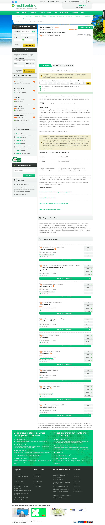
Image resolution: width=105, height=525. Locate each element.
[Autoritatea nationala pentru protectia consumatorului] (78, 511)
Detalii (87, 250)
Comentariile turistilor (22, 184)
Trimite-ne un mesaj (19, 481)
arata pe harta (73, 29)
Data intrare (42, 80)
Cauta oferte (29, 45)
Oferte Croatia (37, 484)
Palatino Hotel (44, 337)
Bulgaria (21, 137)
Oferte (87, 247)
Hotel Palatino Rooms (20, 80)
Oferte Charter (76, 486)
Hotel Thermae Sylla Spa (47, 321)
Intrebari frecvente (21, 188)
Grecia (20, 140)
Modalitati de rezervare (23, 191)
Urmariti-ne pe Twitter (19, 500)
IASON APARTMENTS (20, 115)
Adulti (53, 80)
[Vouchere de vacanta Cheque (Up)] (20, 516)
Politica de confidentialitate (20, 479)
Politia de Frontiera (58, 479)
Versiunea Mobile (37, 521)
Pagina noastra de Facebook (21, 497)
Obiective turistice (45, 12)
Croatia (20, 147)
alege (33, 31)
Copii (57, 80)
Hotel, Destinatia (19, 58)
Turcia (20, 143)
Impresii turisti (64, 12)
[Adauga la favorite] (34, 81)
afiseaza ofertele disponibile (64, 260)
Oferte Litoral (76, 481)
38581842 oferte (18, 46)
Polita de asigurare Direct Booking (22, 490)
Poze (87, 253)
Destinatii (33, 12)
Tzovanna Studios (45, 305)
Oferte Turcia (37, 479)
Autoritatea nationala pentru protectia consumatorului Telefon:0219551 (60, 475)
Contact (18, 16)
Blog (82, 12)
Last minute (76, 476)
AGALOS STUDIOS (19, 88)
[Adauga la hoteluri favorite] (41, 35)
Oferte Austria (37, 486)
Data (15, 37)
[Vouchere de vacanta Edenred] (59, 516)
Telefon (29, 63)
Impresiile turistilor (77, 491)
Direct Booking (24, 5)
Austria (20, 150)
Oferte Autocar (76, 489)
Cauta (88, 83)
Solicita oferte (54, 1)
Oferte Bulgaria (37, 474)
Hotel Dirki (17, 97)
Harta (61, 65)
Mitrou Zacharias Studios (47, 407)
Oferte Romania (38, 481)
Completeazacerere (18, 71)
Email (15, 63)
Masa (71, 80)
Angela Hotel (18, 106)
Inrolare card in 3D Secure (59, 498)
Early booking (76, 474)
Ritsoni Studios (44, 354)
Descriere (55, 65)
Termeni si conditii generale (21, 476)
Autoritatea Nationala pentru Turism (62, 495)
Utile (55, 12)
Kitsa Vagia (43, 372)
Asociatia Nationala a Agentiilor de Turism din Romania (61, 483)
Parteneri (75, 12)
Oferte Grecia (37, 476)
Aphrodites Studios (45, 286)
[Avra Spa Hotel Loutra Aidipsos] (87, 35)
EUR (83, 1)
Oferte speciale (77, 479)
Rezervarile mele (74, 1)
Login (64, 1)
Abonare (29, 175)
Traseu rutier (69, 65)
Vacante (24, 12)
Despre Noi (42, 1)
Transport (63, 80)
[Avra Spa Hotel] (80, 34)
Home (17, 12)
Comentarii (87, 256)
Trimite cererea (29, 71)
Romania (21, 134)
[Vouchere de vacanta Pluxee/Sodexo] (38, 516)
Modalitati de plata (21, 194)
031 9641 (83, 5)
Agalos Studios (44, 388)
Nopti (49, 80)
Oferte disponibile (84, 27)
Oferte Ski (75, 484)
